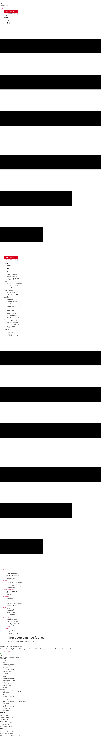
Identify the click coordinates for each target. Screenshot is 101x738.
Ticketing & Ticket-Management (15, 287)
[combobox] (50, 5)
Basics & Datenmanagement (14, 283)
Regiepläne (10, 299)
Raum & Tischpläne (12, 301)
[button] (50, 140)
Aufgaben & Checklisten (13, 276)
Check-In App (10, 310)
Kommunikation (11, 289)
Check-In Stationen (12, 313)
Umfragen (9, 303)
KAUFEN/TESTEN (11, 13)
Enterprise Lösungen (12, 322)
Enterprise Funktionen (13, 278)
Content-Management (9, 290)
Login (6, 15)
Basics (8, 272)
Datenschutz (6, 698)
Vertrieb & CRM (11, 280)
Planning (5, 271)
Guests (5, 281)
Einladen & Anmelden (12, 285)
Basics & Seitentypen (12, 292)
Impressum (6, 692)
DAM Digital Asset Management (15, 305)
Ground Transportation (13, 317)
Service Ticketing (11, 306)
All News (5, 673)
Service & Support (12, 321)
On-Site (5, 308)
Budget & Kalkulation (12, 274)
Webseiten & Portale (12, 294)
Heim (4, 660)
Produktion (6, 297)
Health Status (6, 699)
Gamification (10, 312)
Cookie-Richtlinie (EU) (9, 696)
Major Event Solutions (13, 324)
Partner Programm (12, 326)
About (4, 694)
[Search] (1, 8)
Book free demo (11, 12)
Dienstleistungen (7, 319)
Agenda (9, 296)
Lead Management (12, 315)
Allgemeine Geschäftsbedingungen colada (14, 691)
